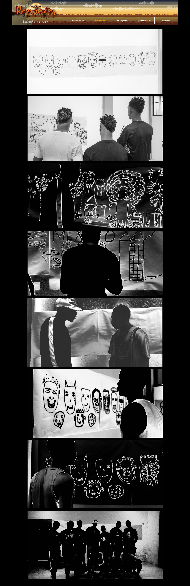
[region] (94, 61)
